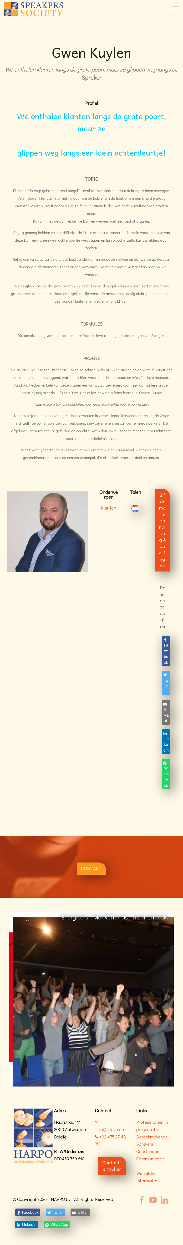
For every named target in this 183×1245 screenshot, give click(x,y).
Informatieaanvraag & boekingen (162, 530)
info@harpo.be (109, 1129)
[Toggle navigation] (175, 8)
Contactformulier (112, 1165)
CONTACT (91, 868)
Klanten (108, 508)
